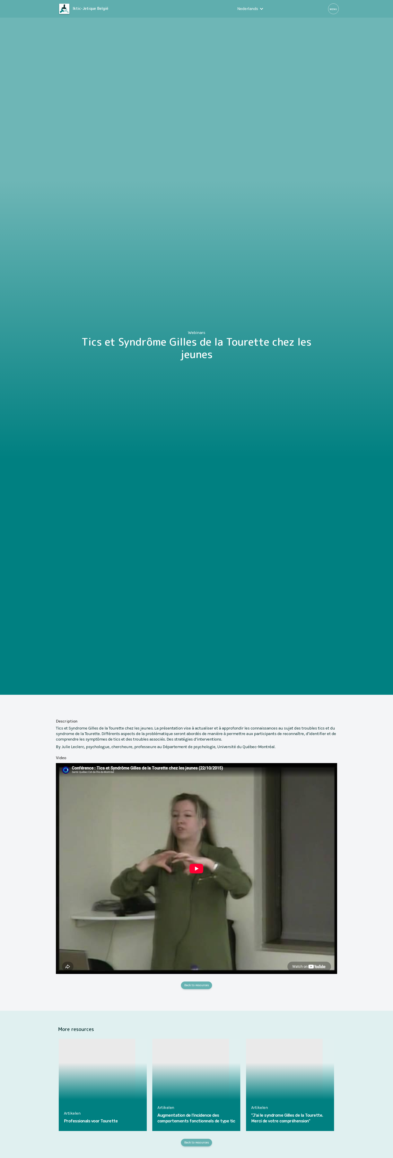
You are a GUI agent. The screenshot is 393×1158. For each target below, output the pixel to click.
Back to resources (196, 985)
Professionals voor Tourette (91, 1121)
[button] (250, 9)
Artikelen (72, 1113)
